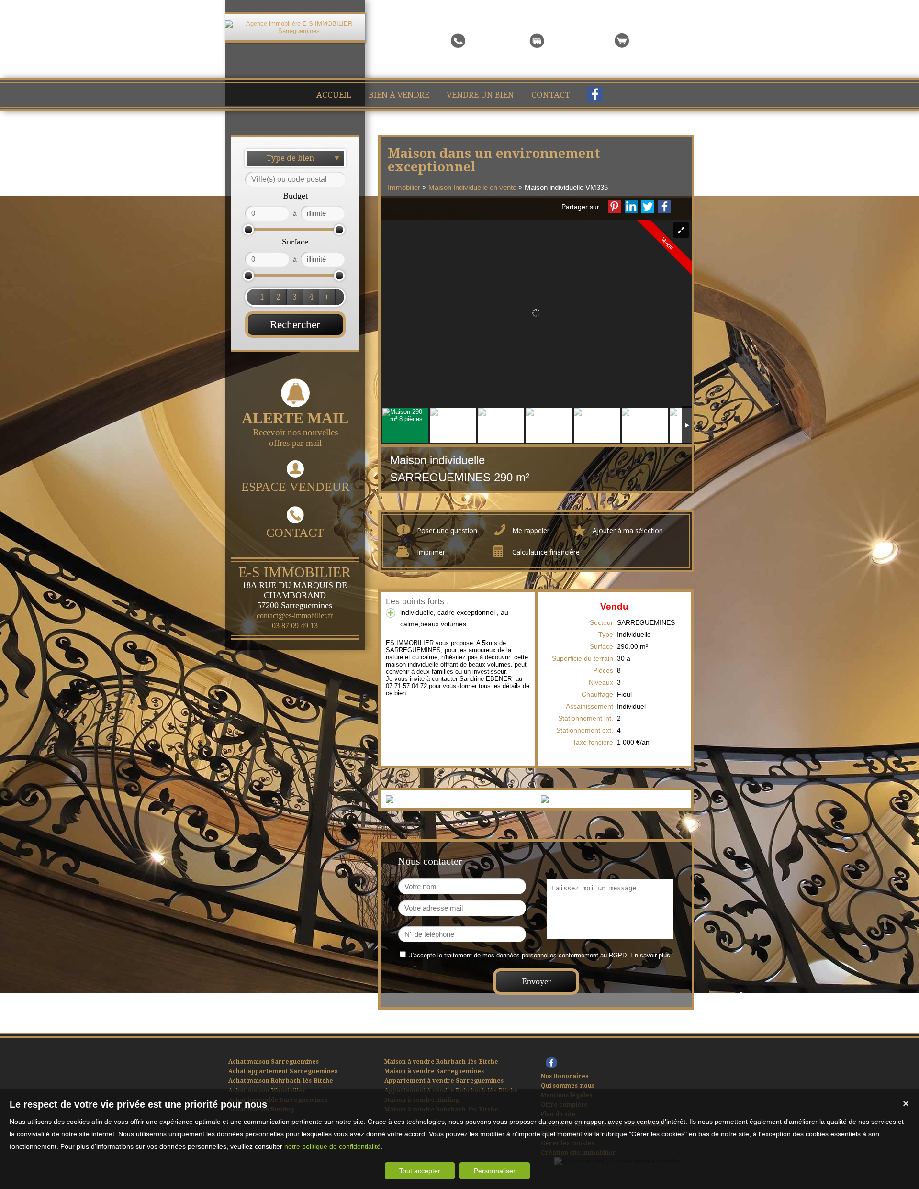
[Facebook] (595, 97)
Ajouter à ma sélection (628, 530)
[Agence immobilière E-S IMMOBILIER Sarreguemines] (295, 30)
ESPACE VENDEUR (295, 487)
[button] (262, 297)
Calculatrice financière (546, 551)
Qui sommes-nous (567, 1085)
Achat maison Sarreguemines (273, 1061)
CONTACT (295, 533)
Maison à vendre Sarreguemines (434, 1071)
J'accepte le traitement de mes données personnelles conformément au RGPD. (518, 955)
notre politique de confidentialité (332, 1146)
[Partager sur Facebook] (664, 206)
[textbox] (295, 179)
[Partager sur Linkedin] (631, 206)
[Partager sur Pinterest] (614, 206)
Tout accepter (419, 1171)
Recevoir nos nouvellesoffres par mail (295, 429)
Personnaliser (495, 1171)
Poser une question (447, 530)
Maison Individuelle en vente (472, 187)
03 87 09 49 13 (295, 626)
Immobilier (404, 187)
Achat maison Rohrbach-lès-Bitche (280, 1081)
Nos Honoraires (564, 1076)
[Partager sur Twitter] (647, 206)
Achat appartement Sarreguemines (282, 1071)
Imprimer (431, 551)
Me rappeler (530, 530)
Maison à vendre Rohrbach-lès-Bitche (441, 1061)
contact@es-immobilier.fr (295, 615)
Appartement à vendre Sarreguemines (444, 1081)
